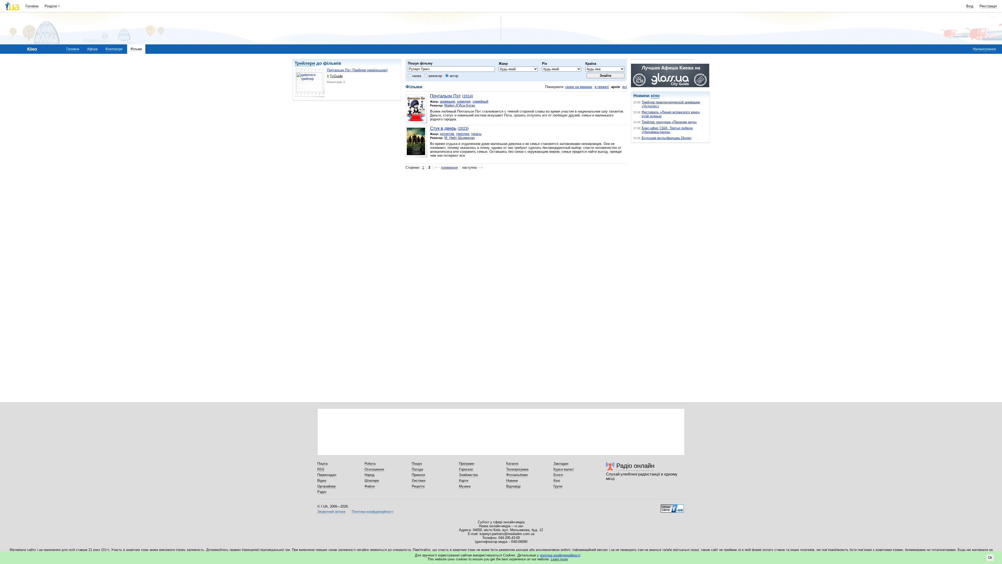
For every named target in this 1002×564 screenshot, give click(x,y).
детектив (447, 134)
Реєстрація (988, 6)
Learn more (559, 559)
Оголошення (374, 469)
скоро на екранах (578, 87)
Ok (990, 558)
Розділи (51, 6)
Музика (464, 486)
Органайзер (326, 486)
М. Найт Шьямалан (459, 138)
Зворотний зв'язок (331, 512)
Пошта (322, 464)
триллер (462, 134)
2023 (463, 128)
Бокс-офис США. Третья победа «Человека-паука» (667, 130)
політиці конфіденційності (560, 555)
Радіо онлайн (635, 465)
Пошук (417, 464)
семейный (480, 101)
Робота (370, 464)
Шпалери (372, 481)
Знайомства (468, 475)
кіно (655, 95)
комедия (463, 101)
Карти (463, 481)
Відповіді (513, 486)
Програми (466, 464)
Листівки (418, 481)
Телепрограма (517, 469)
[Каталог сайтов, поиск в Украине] (672, 506)
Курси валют (563, 469)
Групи (557, 486)
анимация (447, 101)
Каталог (512, 464)
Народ (369, 475)
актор (453, 76)
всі (624, 87)
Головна (32, 6)
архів (615, 87)
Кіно (556, 481)
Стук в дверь (443, 128)
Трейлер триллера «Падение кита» (669, 122)
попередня (449, 167)
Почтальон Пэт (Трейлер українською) (357, 70)
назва (416, 76)
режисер (435, 76)
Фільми (136, 49)
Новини (512, 481)
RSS (320, 469)
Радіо (321, 492)
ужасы (476, 134)
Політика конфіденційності (372, 512)
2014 (467, 96)
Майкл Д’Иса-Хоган (459, 105)
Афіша (92, 49)
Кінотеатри (113, 49)
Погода (417, 469)
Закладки (560, 464)
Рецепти (418, 486)
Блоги (558, 475)
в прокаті (602, 87)
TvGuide (336, 76)
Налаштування (984, 49)
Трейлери (305, 63)
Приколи (418, 475)
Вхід (969, 6)
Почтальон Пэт (445, 95)
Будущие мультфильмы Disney (666, 138)
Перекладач (326, 475)
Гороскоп (466, 469)
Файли (370, 486)
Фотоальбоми (517, 475)
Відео (321, 481)
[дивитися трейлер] (310, 83)
